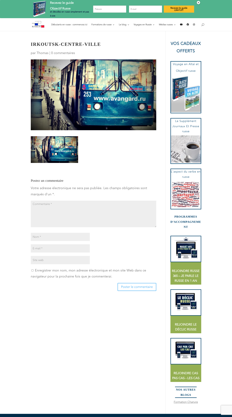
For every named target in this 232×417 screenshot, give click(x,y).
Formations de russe (101, 25)
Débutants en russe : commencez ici (69, 25)
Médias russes (166, 25)
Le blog (122, 25)
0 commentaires (63, 53)
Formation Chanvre (186, 402)
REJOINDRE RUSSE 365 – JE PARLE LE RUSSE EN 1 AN (186, 275)
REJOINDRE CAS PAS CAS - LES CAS (185, 375)
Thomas (42, 53)
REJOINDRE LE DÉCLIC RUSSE (186, 327)
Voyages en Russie (143, 25)
